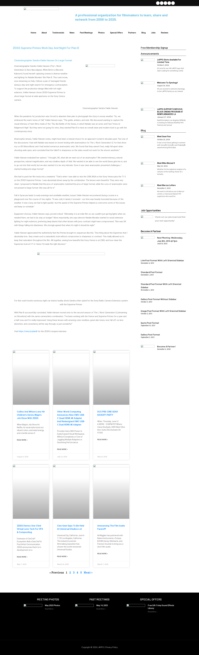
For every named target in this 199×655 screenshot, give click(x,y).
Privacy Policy (111, 647)
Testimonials (58, 33)
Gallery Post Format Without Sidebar (158, 299)
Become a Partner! (166, 346)
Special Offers (116, 33)
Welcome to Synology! (167, 83)
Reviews (164, 33)
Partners (132, 33)
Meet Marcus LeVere (166, 185)
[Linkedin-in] (165, 3)
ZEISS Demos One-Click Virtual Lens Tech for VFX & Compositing (30, 529)
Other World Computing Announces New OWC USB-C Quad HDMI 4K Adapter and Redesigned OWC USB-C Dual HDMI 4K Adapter (71, 418)
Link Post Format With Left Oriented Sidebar (162, 260)
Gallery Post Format (150, 334)
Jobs (153, 33)
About (44, 33)
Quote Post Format (150, 322)
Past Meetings (86, 33)
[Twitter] (158, 3)
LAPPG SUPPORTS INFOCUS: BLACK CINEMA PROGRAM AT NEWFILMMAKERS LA (170, 111)
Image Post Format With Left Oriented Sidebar (163, 311)
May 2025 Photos (52, 605)
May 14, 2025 (102, 605)
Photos (101, 33)
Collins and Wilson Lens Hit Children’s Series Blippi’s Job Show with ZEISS (31, 414)
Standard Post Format (151, 272)
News (72, 33)
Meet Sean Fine (164, 136)
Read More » (22, 440)
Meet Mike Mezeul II (166, 163)
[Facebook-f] (161, 3)
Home (33, 33)
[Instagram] (173, 3)
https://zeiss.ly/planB (28, 331)
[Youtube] (169, 3)
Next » (88, 572)
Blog (143, 33)
